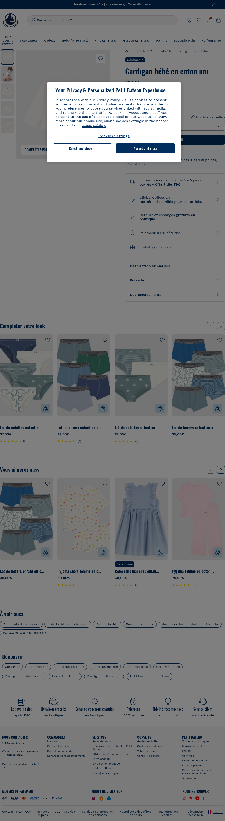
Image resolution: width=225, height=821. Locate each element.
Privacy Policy (94, 125)
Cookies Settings (114, 136)
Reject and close (80, 148)
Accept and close (145, 148)
